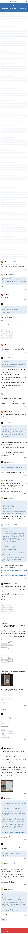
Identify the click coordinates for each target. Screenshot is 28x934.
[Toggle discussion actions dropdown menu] (26, 1)
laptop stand (10, 589)
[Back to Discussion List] (1, 1)
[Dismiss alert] (7, 931)
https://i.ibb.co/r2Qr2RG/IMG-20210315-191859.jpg (14, 832)
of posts (13, 1)
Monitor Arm (9, 756)
